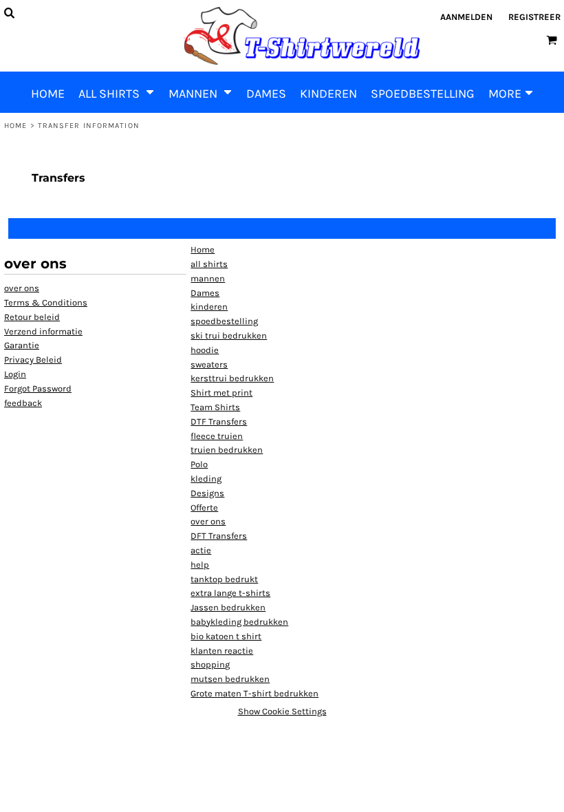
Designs (207, 493)
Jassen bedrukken (228, 607)
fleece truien (217, 436)
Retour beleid (32, 317)
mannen (208, 278)
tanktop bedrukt (224, 579)
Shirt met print (221, 392)
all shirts (209, 264)
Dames (205, 293)
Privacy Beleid (33, 359)
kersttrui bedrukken (232, 378)
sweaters (209, 364)
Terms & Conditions (45, 302)
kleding (206, 478)
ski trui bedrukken (229, 335)
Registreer (534, 17)
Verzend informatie (43, 331)
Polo (199, 464)
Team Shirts (215, 407)
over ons (21, 288)
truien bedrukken (227, 450)
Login (15, 374)
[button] (117, 92)
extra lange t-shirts (230, 593)
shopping (210, 664)
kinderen (209, 306)
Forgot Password (38, 388)
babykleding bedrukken (239, 622)
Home (15, 125)
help (200, 564)
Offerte (204, 507)
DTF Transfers (219, 421)
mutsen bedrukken (230, 679)
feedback (23, 403)
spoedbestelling (224, 321)
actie (201, 550)
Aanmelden (466, 17)
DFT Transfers (219, 536)
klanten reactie (222, 650)
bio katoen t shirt (226, 636)
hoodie (205, 350)
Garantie (21, 345)
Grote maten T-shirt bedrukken (254, 693)
